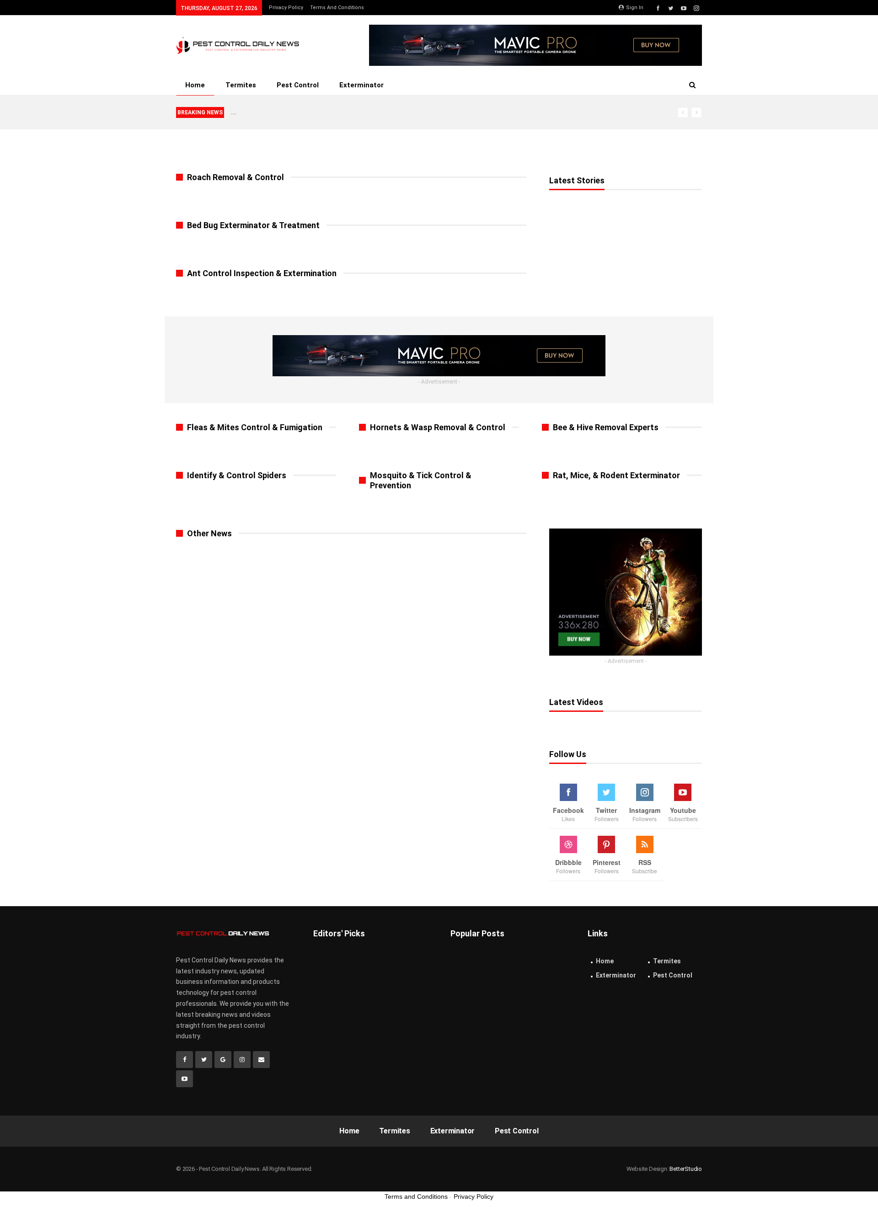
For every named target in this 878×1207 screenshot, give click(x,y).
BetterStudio (685, 1168)
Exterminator (361, 85)
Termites (240, 85)
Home (195, 85)
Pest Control (298, 85)
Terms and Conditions (337, 8)
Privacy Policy (286, 8)
